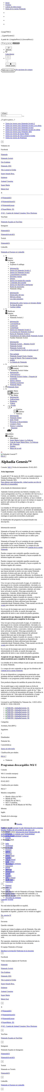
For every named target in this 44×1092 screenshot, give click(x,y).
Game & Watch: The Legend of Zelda (23, 358)
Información (14, 268)
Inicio (7, 3)
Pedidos (8, 5)
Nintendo (4, 154)
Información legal (22, 832)
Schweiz (8, 872)
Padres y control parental (10, 828)
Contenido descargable (18, 283)
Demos (12, 279)
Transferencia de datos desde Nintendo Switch (26, 336)
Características (15, 324)
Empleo (12, 446)
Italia (7, 844)
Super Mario (5, 185)
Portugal (8, 850)
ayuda (3, 605)
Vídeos (12, 403)
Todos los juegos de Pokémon (16, 138)
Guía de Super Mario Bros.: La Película (24, 442)
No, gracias (5, 915)
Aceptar (10, 899)
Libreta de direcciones (13, 7)
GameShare (14, 328)
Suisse (7, 889)
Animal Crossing (7, 181)
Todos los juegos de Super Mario (17, 134)
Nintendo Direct (15, 418)
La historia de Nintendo (18, 362)
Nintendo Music (15, 385)
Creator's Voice (15, 424)
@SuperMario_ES (7, 209)
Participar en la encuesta (25, 951)
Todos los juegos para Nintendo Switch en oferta (22, 130)
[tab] (22, 824)
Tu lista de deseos (16, 305)
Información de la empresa (33, 828)
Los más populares (16, 299)
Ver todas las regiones (13, 864)
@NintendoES (6, 198)
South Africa (9, 862)
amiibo (12, 360)
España (8, 838)
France (7, 860)
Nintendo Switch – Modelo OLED (22, 344)
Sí (10, 915)
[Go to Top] (22, 452)
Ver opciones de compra (23, 70)
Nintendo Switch (7, 158)
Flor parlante (14, 354)
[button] (24, 258)
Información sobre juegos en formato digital (25, 303)
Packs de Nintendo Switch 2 (20, 334)
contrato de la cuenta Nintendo (12, 671)
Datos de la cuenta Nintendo (15, 9)
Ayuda (21, 828)
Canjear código (15, 307)
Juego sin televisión (8, 749)
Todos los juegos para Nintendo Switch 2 (20, 124)
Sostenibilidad (29, 834)
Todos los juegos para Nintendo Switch (19, 128)
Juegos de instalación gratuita (20, 281)
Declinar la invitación (8, 951)
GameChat (14, 326)
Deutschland (9, 856)
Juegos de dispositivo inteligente (21, 285)
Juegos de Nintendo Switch (19, 272)
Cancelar (4, 899)
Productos (13, 401)
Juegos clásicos (15, 381)
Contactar (25, 836)
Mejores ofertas (15, 297)
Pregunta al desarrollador (19, 422)
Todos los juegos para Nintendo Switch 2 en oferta (23, 126)
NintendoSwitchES (8, 234)
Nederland (9, 846)
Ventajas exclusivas (17, 383)
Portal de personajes (17, 287)
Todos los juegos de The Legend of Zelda (20, 136)
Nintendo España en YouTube (11, 222)
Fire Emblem (5, 162)
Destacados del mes (17, 295)
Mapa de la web (15, 448)
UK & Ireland (10, 860)
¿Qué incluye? (15, 374)
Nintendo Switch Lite (17, 348)
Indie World (14, 420)
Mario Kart (5, 189)
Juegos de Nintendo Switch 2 (20, 270)
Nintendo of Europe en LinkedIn (12, 252)
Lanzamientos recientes (18, 274)
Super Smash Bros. (8, 174)
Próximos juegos (16, 277)
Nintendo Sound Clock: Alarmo (21, 356)
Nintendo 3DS (6, 166)
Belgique (8, 854)
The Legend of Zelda (8, 170)
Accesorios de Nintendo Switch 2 (22, 332)
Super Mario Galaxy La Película (21, 440)
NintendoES (5, 231)
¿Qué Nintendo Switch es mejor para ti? (24, 350)
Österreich (9, 882)
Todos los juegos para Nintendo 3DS (18, 132)
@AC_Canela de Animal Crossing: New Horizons (19, 213)
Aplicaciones (14, 399)
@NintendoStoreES (8, 202)
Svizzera (8, 876)
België (7, 867)
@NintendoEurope (7, 205)
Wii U (10, 467)
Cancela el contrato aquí (15, 834)
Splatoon (4, 177)
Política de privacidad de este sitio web (20, 830)
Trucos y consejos (16, 426)
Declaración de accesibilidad (11, 836)
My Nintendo (15, 444)
